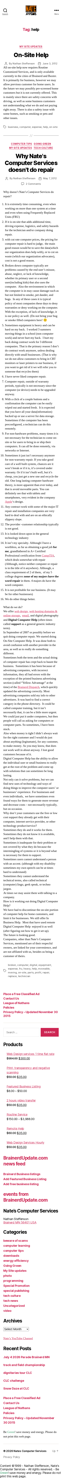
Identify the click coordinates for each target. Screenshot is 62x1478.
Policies (8, 1007)
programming (13, 1280)
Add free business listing (21, 1184)
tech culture (43, 147)
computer (25, 126)
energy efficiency (16, 1260)
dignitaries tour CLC (17, 1373)
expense (37, 126)
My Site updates (31, 46)
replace (12, 976)
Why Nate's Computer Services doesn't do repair (31, 162)
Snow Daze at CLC (16, 1388)
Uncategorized (14, 1305)
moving (12, 972)
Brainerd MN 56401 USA (19, 1222)
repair (45, 972)
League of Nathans (16, 1003)
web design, (21, 611)
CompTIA (48, 556)
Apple (8, 502)
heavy (27, 968)
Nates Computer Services (30, 1451)
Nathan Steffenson (24, 63)
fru (20, 968)
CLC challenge (13, 1380)
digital (33, 965)
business (13, 126)
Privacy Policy (11, 1457)
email (25, 615)
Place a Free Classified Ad (21, 994)
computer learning (16, 1245)
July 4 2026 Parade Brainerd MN (26, 1357)
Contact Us (11, 998)
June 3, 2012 (49, 63)
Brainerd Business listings (21, 1174)
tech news (10, 1300)
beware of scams (15, 1240)
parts (31, 972)
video (7, 1310)
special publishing (16, 1290)
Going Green (42, 143)
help (45, 126)
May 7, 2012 (50, 178)
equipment (44, 965)
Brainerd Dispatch (28, 687)
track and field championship (24, 1365)
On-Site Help (31, 55)
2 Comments (33, 183)
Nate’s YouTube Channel (18, 1338)
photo (7, 1275)
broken (12, 965)
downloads (11, 1255)
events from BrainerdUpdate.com (25, 1197)
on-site (53, 126)
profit (38, 972)
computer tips (21, 143)
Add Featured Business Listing (24, 1179)
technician (24, 976)
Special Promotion (16, 1285)
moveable (44, 968)
